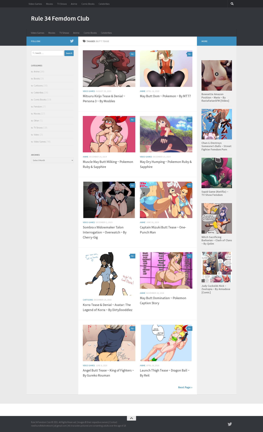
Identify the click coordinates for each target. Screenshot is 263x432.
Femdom (38, 106)
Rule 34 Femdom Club (60, 18)
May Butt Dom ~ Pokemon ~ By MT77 (165, 96)
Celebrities (104, 3)
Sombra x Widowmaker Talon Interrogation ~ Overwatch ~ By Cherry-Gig (104, 232)
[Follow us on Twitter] (72, 41)
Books (37, 78)
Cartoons (88, 299)
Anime (74, 3)
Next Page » (185, 387)
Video (36, 134)
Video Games (35, 3)
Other (36, 120)
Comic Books (87, 3)
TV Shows (62, 3)
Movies (49, 3)
